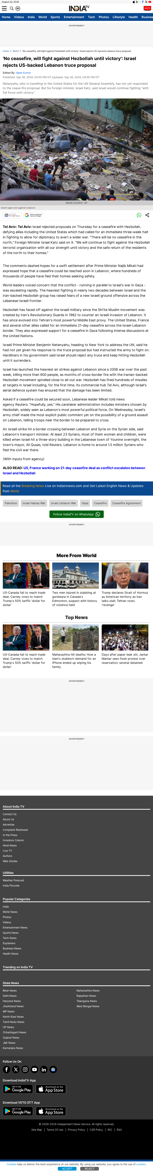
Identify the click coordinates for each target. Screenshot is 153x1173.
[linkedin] (44, 1069)
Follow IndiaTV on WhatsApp (73, 514)
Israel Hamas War (34, 503)
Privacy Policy (76, 1129)
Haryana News (12, 1001)
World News (10, 911)
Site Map (36, 1129)
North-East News (13, 1016)
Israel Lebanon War (63, 503)
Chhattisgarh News (14, 1032)
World (42, 17)
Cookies (11, 1164)
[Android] (137, 2)
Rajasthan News (86, 995)
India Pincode (11, 885)
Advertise (8, 824)
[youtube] (34, 1069)
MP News (8, 1011)
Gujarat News (11, 1037)
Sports (55, 17)
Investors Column (13, 840)
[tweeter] (16, 1069)
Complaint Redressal (15, 829)
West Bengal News (87, 1006)
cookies (141, 1164)
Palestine (11, 503)
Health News (10, 953)
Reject (89, 1168)
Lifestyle (119, 17)
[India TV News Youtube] (150, 2)
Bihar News (10, 990)
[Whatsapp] (139, 215)
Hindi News (10, 845)
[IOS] (133, 2)
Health (133, 17)
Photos (104, 17)
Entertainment (74, 17)
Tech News (9, 937)
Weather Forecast (13, 880)
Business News (12, 948)
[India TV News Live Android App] (18, 1089)
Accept (67, 1168)
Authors (7, 855)
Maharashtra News (87, 990)
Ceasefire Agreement (126, 503)
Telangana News (86, 1001)
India (31, 17)
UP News (8, 1027)
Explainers (9, 943)
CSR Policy (96, 1129)
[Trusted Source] (33, 215)
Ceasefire (100, 503)
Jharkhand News (13, 1006)
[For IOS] (51, 1111)
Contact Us (9, 814)
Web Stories (10, 861)
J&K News (9, 1042)
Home (6, 17)
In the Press (10, 835)
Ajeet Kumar (23, 72)
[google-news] (53, 1069)
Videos (19, 17)
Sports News (10, 932)
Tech (91, 17)
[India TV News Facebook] (142, 2)
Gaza (85, 503)
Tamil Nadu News (13, 1021)
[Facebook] (6, 1069)
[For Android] (18, 1111)
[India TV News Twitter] (146, 2)
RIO (110, 1129)
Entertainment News (15, 927)
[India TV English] (79, 9)
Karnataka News (13, 1048)
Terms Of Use (55, 1129)
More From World (76, 555)
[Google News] (12, 215)
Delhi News (9, 995)
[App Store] (51, 1089)
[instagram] (25, 1069)
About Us (8, 819)
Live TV (7, 850)
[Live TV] (147, 8)
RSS (119, 1129)
